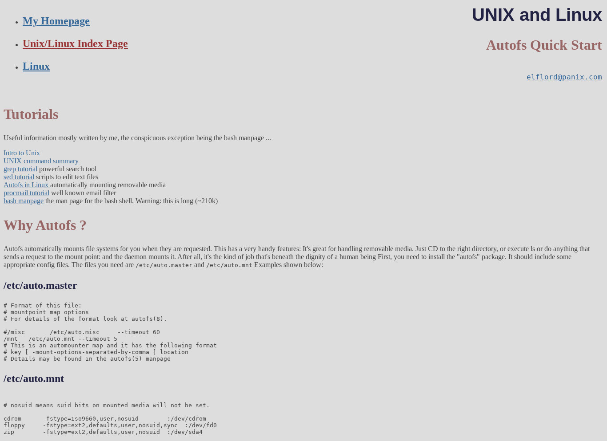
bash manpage (24, 201)
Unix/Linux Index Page (75, 43)
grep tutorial (20, 169)
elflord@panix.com (564, 77)
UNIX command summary (41, 161)
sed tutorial (19, 177)
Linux (36, 66)
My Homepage (56, 21)
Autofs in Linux (27, 185)
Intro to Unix (22, 153)
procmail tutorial (26, 193)
